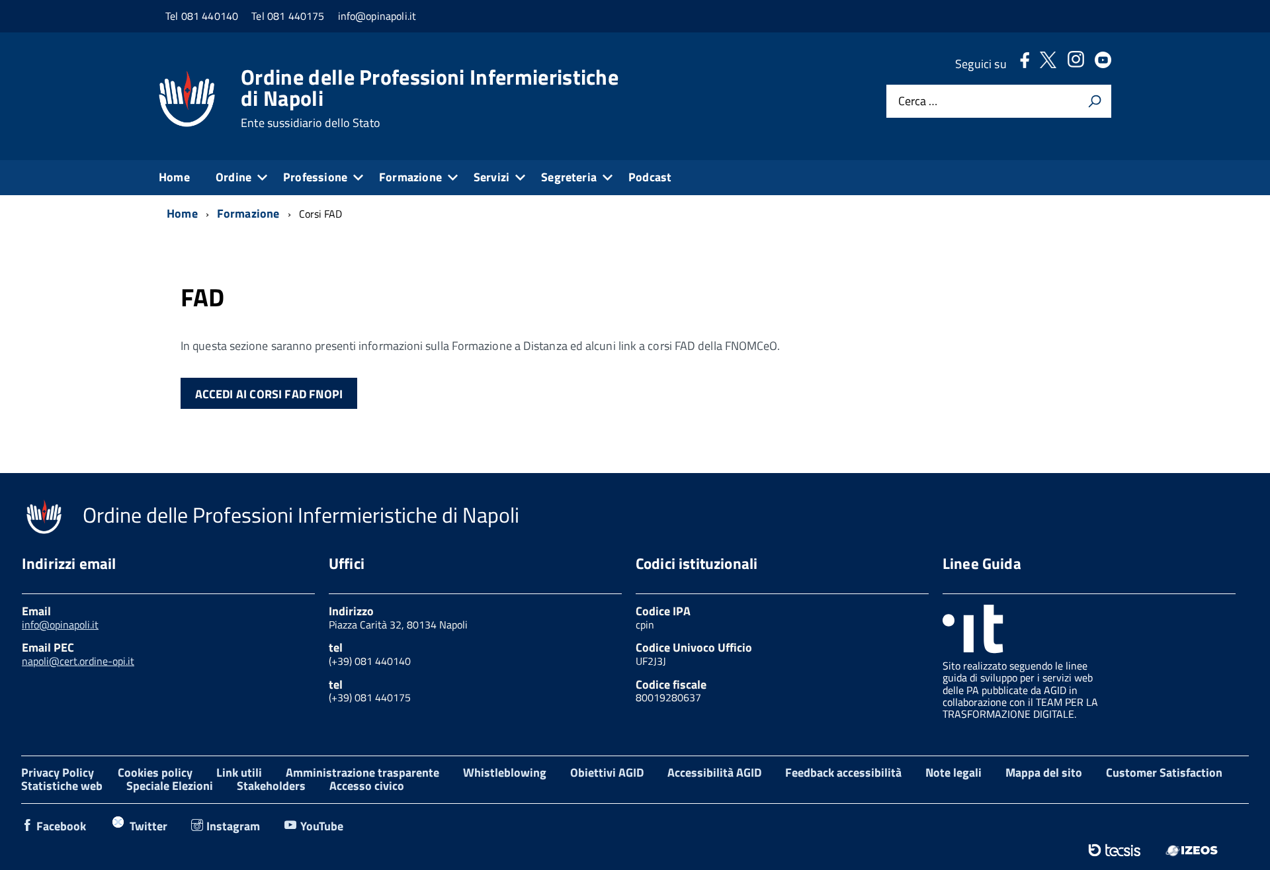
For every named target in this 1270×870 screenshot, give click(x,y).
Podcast (649, 177)
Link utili (239, 772)
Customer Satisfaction (1164, 772)
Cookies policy (155, 772)
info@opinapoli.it (60, 624)
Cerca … (917, 102)
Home (174, 177)
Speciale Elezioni (169, 786)
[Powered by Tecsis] (1114, 850)
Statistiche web (62, 786)
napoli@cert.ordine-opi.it (78, 661)
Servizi (491, 177)
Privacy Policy (57, 772)
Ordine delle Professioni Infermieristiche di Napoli (429, 98)
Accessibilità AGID (714, 772)
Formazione (410, 177)
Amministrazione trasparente (362, 772)
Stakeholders (271, 786)
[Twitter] (1048, 64)
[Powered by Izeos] (1191, 850)
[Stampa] (1094, 101)
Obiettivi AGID (607, 772)
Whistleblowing (504, 772)
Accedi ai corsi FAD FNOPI (269, 394)
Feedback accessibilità (843, 772)
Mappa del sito (1043, 772)
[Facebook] (1024, 64)
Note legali (953, 772)
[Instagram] (1075, 64)
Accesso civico (366, 786)
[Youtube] (1103, 64)
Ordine (233, 177)
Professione (315, 177)
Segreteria (569, 177)
